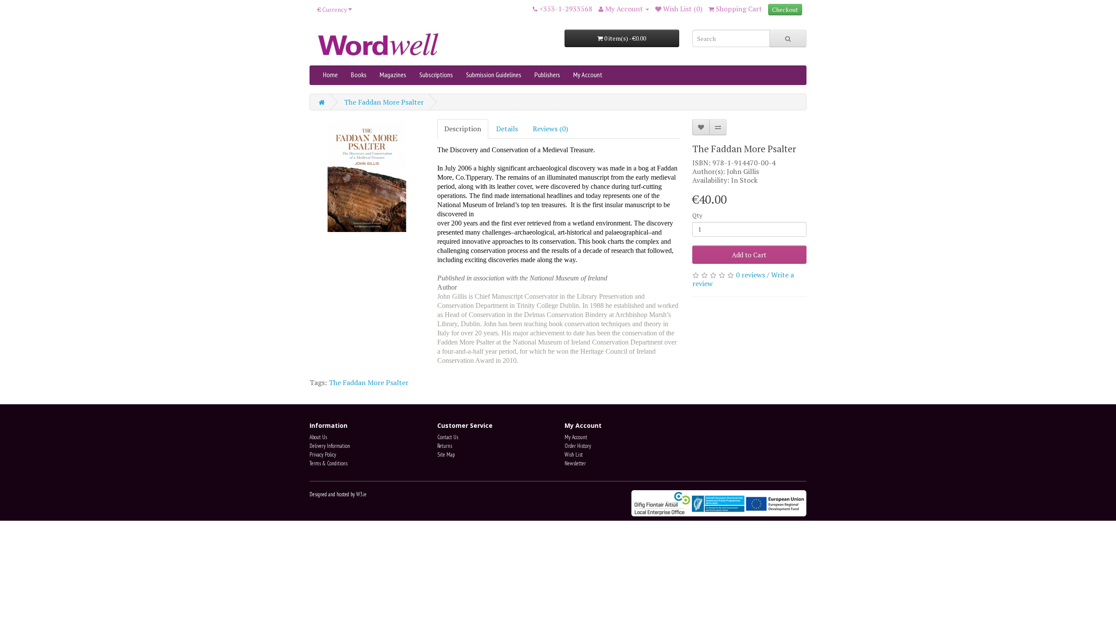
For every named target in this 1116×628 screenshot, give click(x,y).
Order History (578, 446)
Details (507, 128)
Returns (444, 446)
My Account (587, 74)
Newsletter (575, 463)
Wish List (574, 454)
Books (359, 74)
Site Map (446, 454)
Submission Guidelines (493, 74)
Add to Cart (749, 254)
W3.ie (361, 494)
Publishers (547, 74)
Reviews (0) (550, 128)
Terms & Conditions (328, 463)
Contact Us (447, 437)
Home (330, 74)
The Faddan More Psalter (384, 102)
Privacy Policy (323, 454)
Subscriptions (436, 74)
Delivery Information (330, 446)
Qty (697, 215)
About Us (318, 437)
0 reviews (750, 275)
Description (462, 128)
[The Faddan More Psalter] (367, 176)
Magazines (393, 74)
